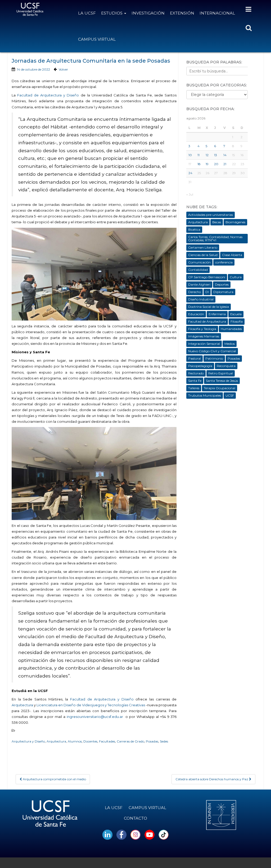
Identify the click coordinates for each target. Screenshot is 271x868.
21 (224, 164)
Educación (196, 314)
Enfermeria (217, 314)
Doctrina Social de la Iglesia (208, 307)
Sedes (164, 741)
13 (215, 155)
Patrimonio (214, 358)
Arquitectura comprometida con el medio (54, 779)
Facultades (107, 741)
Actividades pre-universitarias (210, 215)
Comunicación (199, 262)
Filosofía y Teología (202, 329)
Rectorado (196, 373)
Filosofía (237, 321)
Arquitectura (22, 705)
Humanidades (231, 329)
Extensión (182, 13)
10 (190, 155)
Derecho (194, 292)
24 (190, 173)
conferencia (224, 262)
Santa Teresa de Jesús (222, 381)
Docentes (90, 741)
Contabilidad (198, 270)
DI (207, 292)
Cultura (236, 277)
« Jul (189, 194)
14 (225, 155)
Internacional (217, 13)
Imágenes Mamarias (203, 336)
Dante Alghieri (199, 284)
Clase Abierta (232, 255)
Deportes (222, 284)
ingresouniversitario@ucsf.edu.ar (95, 716)
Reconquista (226, 366)
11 (198, 155)
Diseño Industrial (201, 299)
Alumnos (75, 741)
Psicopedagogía (200, 366)
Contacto (135, 818)
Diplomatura (223, 292)
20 (216, 164)
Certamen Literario (202, 247)
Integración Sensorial (204, 344)
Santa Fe (194, 381)
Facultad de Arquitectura (207, 321)
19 (207, 164)
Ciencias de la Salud (203, 255)
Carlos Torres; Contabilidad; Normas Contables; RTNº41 (215, 238)
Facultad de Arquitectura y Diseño (48, 95)
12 (207, 155)
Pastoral (194, 358)
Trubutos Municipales (204, 395)
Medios (229, 344)
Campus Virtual (97, 39)
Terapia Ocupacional (219, 388)
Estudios (112, 13)
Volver (63, 69)
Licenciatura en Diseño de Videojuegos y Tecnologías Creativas (91, 705)
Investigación (148, 13)
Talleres (193, 388)
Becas (216, 222)
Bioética (194, 229)
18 (199, 164)
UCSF (229, 395)
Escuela (236, 314)
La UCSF (87, 13)
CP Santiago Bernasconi (206, 277)
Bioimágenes (235, 222)
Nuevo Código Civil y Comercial (212, 351)
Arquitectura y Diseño (28, 741)
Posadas (152, 741)
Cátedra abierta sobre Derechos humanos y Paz (212, 779)
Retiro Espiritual (220, 373)
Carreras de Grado (130, 741)
